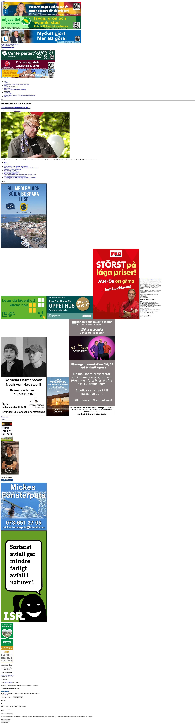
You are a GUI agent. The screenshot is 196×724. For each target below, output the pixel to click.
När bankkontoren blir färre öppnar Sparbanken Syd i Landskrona (20, 177)
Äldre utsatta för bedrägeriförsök (11, 172)
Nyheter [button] (6, 82)
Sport (27, 84)
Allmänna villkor (8, 95)
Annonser (3, 1)
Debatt (5, 86)
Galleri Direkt (7, 92)
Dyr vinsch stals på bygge (10, 170)
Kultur (13, 84)
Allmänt (6, 84)
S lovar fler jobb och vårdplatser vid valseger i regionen (17, 178)
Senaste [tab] (5, 162)
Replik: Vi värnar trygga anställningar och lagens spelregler (20, 174)
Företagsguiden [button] (7, 88)
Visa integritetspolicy (5, 719)
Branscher (12, 89)
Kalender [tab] (6, 163)
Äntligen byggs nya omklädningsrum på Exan (15, 176)
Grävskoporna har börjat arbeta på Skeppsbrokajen (16, 166)
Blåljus (10, 84)
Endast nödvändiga (5, 721)
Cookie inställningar (18, 697)
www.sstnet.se (4, 694)
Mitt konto (6, 96)
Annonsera (15, 95)
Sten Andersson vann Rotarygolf (11, 173)
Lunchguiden (7, 91)
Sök (2, 710)
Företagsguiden (4, 416)
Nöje (21, 84)
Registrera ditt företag (20, 89)
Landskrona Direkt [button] (8, 93)
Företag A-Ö (7, 89)
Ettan (5, 81)
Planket (9, 86)
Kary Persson (17, 111)
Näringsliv (17, 84)
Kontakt (33, 95)
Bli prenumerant (22, 95)
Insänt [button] (5, 85)
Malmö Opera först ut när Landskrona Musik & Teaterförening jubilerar (21, 167)
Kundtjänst (28, 95)
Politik (24, 84)
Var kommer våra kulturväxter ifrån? (15, 108)
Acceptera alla (4, 722)
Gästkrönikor (14, 86)
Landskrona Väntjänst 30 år (12, 169)
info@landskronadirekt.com (7, 675)
